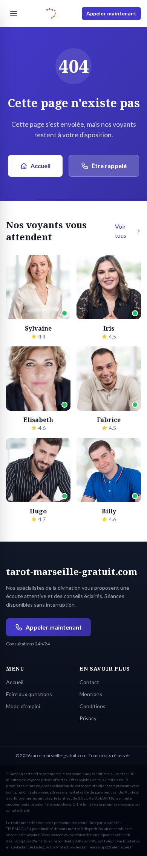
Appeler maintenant (111, 13)
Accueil (41, 165)
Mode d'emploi (23, 706)
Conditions (93, 706)
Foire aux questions (29, 694)
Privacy (88, 718)
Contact (89, 682)
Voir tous (120, 231)
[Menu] (13, 13)
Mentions (91, 694)
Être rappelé (109, 165)
